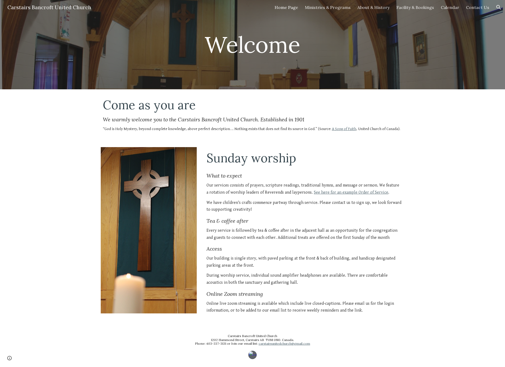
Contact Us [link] (477, 7)
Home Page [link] (286, 7)
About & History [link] (373, 7)
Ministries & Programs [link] (328, 7)
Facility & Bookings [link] (415, 7)
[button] (498, 7)
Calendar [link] (450, 7)
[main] (252, 44)
